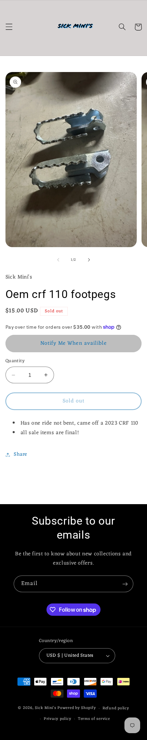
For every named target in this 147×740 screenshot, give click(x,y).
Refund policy (116, 708)
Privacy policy (57, 718)
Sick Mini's (45, 708)
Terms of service (94, 718)
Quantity (15, 361)
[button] (9, 27)
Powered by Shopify (76, 708)
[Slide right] (88, 259)
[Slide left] (58, 259)
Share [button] (20, 454)
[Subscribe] (125, 583)
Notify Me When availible (73, 343)
